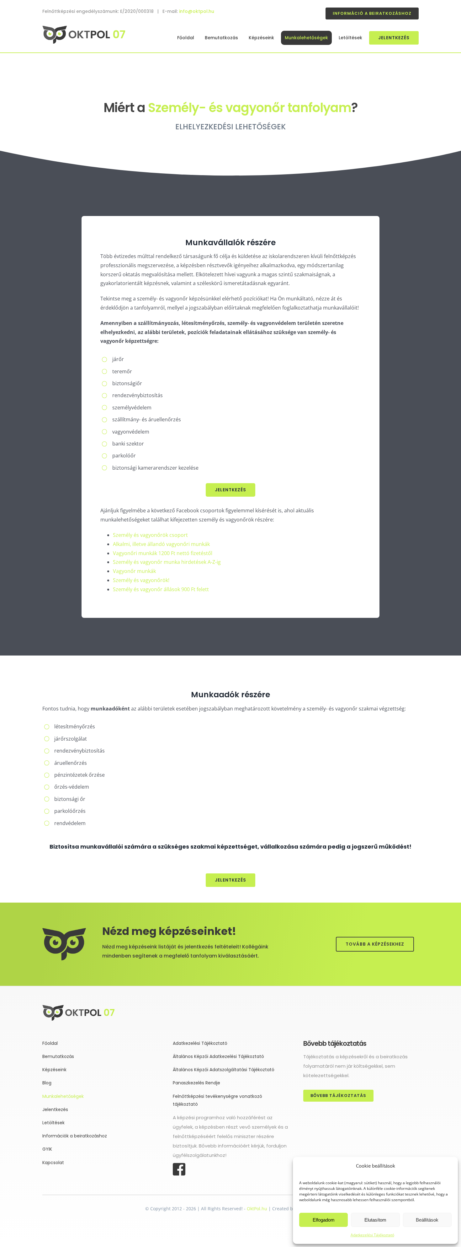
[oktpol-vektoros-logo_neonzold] (83, 28)
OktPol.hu (257, 1209)
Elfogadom (324, 1220)
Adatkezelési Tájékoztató (372, 1235)
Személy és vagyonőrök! (141, 580)
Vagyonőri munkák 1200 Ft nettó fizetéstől (162, 553)
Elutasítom (375, 1220)
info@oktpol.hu (196, 11)
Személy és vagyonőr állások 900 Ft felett (161, 589)
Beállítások (427, 1220)
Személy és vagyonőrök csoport (150, 535)
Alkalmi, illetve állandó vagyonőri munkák (161, 544)
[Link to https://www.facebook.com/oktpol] (227, 1169)
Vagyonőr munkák (134, 571)
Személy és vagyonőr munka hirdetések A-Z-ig (167, 562)
